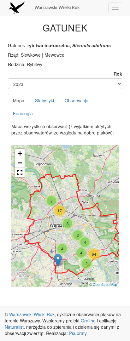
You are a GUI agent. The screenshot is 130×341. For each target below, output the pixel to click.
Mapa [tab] (18, 100)
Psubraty (78, 333)
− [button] (20, 163)
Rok (118, 74)
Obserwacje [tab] (76, 100)
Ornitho (88, 320)
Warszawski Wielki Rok (57, 8)
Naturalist (14, 327)
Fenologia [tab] (23, 113)
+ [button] (20, 153)
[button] (20, 172)
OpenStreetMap (105, 284)
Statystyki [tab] (44, 100)
